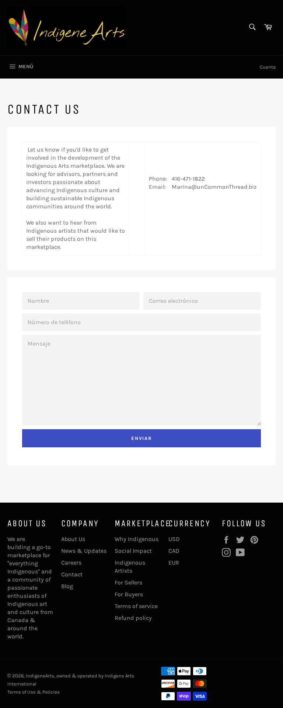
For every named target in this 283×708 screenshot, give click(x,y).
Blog (67, 586)
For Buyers (129, 594)
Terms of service (136, 606)
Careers (71, 562)
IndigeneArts (40, 675)
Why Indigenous (136, 538)
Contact (72, 574)
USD (174, 538)
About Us (73, 538)
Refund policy (133, 617)
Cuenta (268, 67)
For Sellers (128, 582)
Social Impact (133, 550)
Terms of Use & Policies (33, 692)
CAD (173, 550)
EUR (173, 562)
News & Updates (83, 550)
